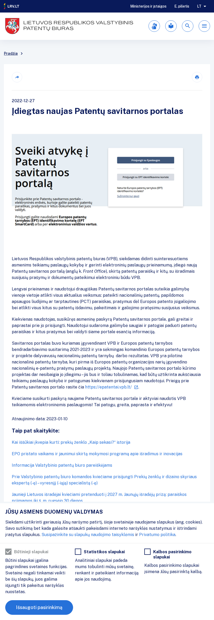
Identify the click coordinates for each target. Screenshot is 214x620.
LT (199, 6)
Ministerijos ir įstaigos (148, 6)
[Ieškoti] (187, 26)
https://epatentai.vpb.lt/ (108, 387)
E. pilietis (181, 6)
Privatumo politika (157, 534)
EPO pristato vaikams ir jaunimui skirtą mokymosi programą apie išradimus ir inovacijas (97, 453)
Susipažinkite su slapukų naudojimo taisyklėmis (87, 534)
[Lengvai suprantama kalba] (171, 26)
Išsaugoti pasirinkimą (39, 607)
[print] (197, 77)
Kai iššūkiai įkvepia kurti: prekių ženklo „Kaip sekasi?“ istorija (71, 442)
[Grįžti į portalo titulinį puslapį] (12, 6)
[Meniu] (204, 26)
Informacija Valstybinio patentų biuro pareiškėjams (62, 465)
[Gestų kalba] (154, 26)
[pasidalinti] (17, 77)
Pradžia (11, 53)
